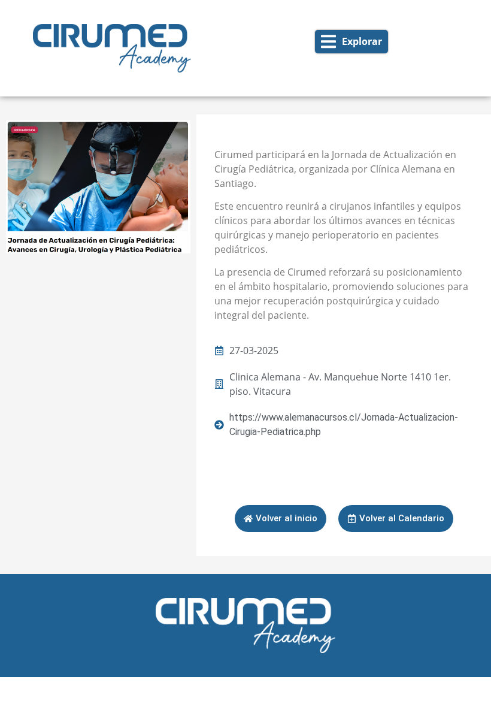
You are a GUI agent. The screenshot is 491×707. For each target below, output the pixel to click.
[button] (351, 41)
